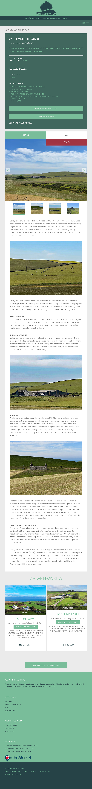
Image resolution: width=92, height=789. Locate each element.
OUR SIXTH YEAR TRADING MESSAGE (18, 752)
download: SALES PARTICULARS (46, 109)
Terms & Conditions (12, 771)
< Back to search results (17, 30)
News (7, 708)
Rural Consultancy (13, 704)
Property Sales (11, 725)
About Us (8, 701)
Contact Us (10, 711)
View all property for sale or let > (46, 665)
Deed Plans (9, 731)
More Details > (25, 645)
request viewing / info (46, 116)
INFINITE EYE (17, 775)
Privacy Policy (30, 771)
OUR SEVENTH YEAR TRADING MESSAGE (19, 749)
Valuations (9, 728)
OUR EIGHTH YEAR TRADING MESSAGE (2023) (21, 745)
